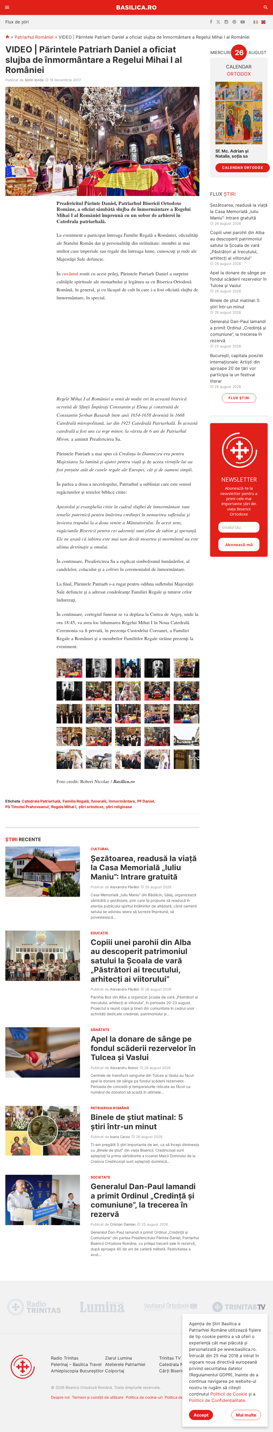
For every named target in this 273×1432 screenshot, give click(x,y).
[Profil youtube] (242, 22)
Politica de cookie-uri (144, 1397)
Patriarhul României (34, 37)
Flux (223, 194)
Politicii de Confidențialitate (217, 1400)
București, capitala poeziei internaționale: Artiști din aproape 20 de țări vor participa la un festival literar (236, 368)
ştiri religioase (119, 806)
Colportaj (114, 1370)
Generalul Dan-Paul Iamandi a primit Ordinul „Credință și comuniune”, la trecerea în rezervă (143, 1200)
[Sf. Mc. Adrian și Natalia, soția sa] (238, 113)
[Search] (266, 7)
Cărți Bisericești (175, 1370)
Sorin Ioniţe (34, 80)
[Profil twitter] (218, 22)
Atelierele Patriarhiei (125, 1364)
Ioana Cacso (120, 1137)
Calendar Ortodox (242, 168)
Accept (201, 1415)
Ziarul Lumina (118, 1358)
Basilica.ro (136, 7)
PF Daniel (145, 801)
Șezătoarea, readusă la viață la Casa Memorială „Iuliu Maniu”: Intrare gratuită (144, 867)
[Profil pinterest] (234, 22)
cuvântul (70, 273)
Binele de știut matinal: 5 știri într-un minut (137, 1121)
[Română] (257, 22)
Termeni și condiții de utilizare (97, 1397)
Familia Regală (76, 801)
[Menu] (7, 7)
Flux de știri (17, 21)
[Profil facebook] (211, 22)
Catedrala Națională (179, 1364)
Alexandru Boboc (124, 1068)
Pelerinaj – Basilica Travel (76, 1364)
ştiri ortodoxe (91, 806)
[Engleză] (264, 22)
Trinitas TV (170, 1358)
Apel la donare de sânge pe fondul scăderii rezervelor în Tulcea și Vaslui (143, 1048)
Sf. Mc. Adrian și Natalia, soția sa (231, 154)
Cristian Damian (123, 1224)
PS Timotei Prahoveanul (27, 806)
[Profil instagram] (226, 22)
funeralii (98, 801)
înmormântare (122, 801)
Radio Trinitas (64, 1358)
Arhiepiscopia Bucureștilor (77, 1370)
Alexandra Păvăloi (124, 887)
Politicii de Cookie (228, 1394)
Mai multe (246, 1415)
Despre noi (60, 1397)
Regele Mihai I (63, 806)
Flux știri (239, 398)
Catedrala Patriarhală (41, 801)
